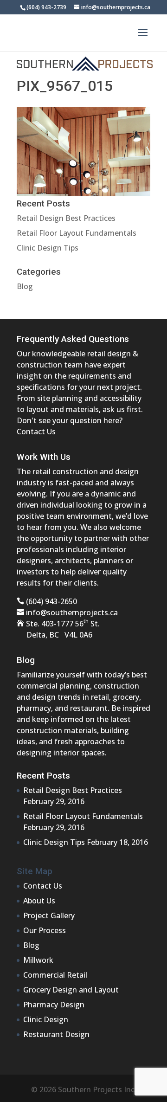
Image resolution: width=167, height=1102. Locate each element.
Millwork (38, 960)
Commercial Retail (55, 975)
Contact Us (36, 431)
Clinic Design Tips (47, 248)
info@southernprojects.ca (72, 612)
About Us (39, 901)
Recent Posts (43, 775)
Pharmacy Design (53, 1004)
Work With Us (44, 456)
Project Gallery (49, 915)
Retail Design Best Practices (66, 218)
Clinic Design (45, 1019)
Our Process (44, 930)
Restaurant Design (56, 1034)
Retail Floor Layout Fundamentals (76, 233)
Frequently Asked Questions (73, 339)
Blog (25, 286)
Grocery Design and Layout (71, 990)
